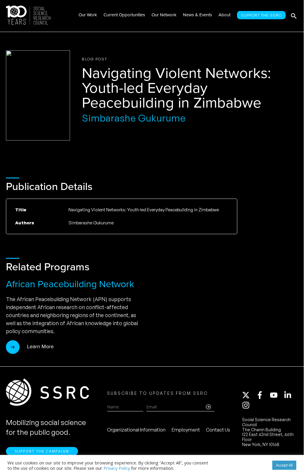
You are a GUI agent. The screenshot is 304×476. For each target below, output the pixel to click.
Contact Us (218, 430)
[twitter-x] (248, 395)
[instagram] (247, 405)
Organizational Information (136, 430)
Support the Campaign (42, 451)
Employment (186, 430)
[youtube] (276, 395)
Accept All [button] (284, 465)
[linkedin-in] (290, 395)
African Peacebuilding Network (70, 284)
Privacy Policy (117, 468)
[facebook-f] (262, 395)
